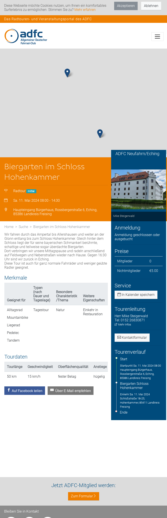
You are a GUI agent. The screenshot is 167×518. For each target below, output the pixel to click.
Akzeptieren (126, 6)
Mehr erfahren (85, 10)
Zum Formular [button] (82, 496)
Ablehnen (151, 6)
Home (8, 227)
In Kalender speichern (138, 295)
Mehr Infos (124, 324)
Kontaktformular (134, 337)
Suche (23, 227)
